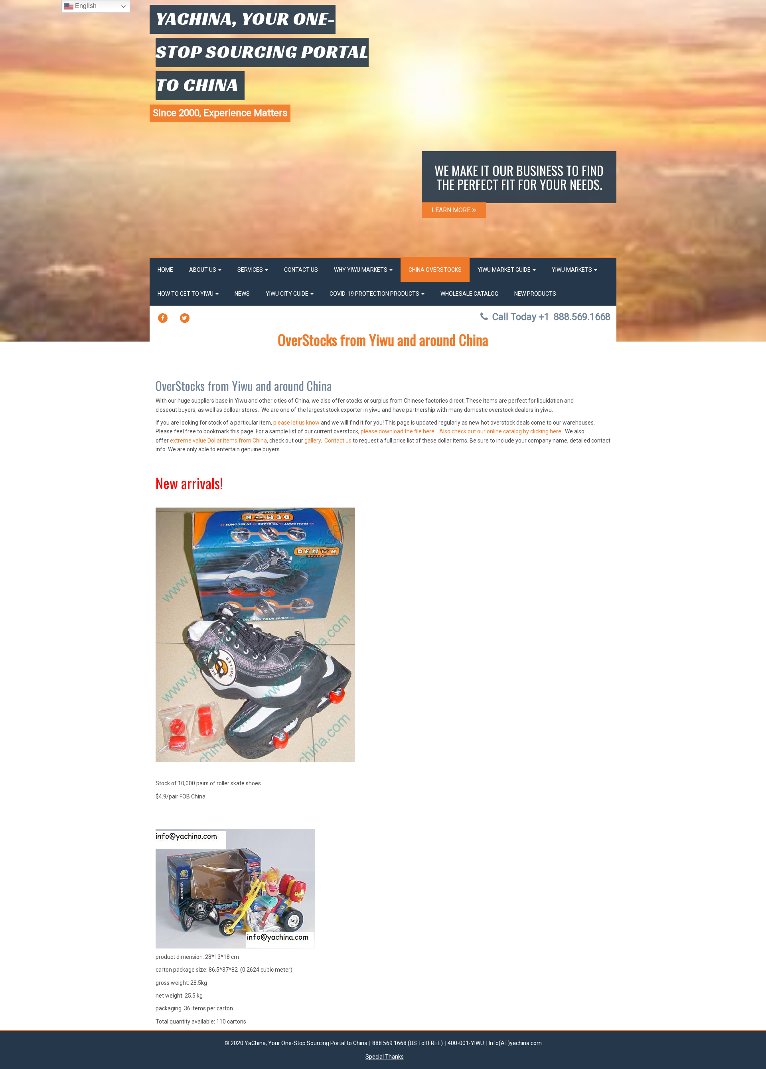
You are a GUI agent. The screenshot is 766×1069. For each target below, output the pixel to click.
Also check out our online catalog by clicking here (500, 431)
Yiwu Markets (572, 270)
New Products (535, 293)
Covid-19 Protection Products (375, 293)
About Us (203, 270)
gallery (312, 440)
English (85, 5)
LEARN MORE (451, 210)
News (242, 293)
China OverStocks (435, 270)
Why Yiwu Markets (361, 270)
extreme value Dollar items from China (218, 440)
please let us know (296, 422)
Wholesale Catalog (469, 293)
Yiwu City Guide (288, 293)
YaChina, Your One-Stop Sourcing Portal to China (262, 51)
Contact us (337, 440)
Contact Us (301, 270)
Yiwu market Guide (505, 270)
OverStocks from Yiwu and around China (383, 339)
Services (250, 270)
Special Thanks (384, 1056)
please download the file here (397, 431)
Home (165, 270)
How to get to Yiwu (186, 293)
